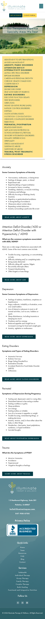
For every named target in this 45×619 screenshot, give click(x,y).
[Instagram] (22, 603)
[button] (41, 6)
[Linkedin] (27, 603)
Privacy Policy (22, 520)
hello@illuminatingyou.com (22, 509)
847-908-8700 (22, 513)
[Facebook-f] (18, 603)
